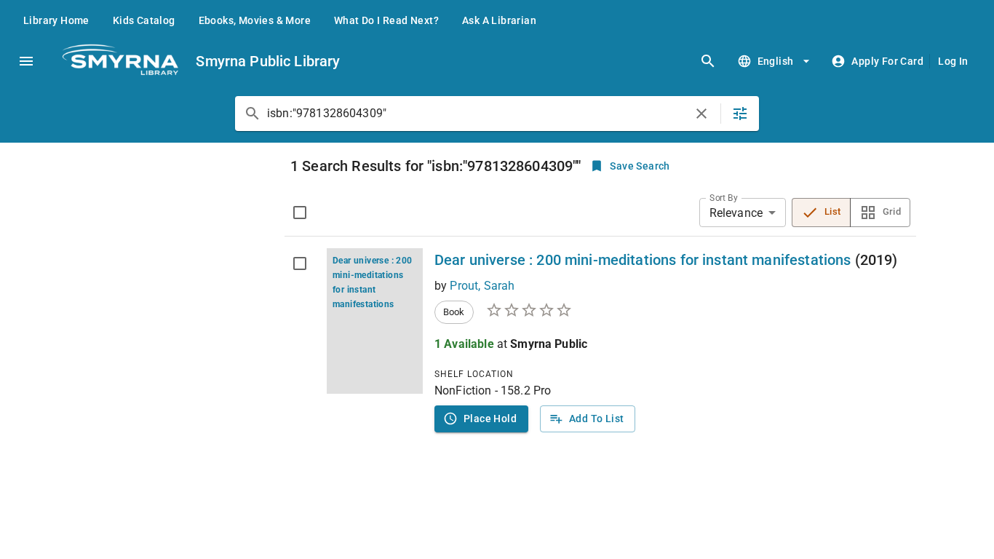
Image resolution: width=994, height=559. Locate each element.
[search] (708, 61)
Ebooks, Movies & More (255, 20)
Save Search (639, 166)
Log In (953, 61)
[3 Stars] (529, 310)
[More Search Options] (740, 114)
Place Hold (490, 418)
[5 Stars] (564, 310)
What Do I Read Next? (386, 20)
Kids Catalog (144, 20)
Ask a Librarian (499, 20)
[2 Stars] (511, 310)
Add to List (596, 418)
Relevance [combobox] (736, 213)
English (776, 61)
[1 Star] (494, 310)
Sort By (723, 198)
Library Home (56, 20)
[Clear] (701, 114)
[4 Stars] (546, 310)
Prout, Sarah (482, 286)
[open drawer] (26, 61)
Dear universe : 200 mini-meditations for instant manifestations (642, 260)
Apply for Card (887, 61)
